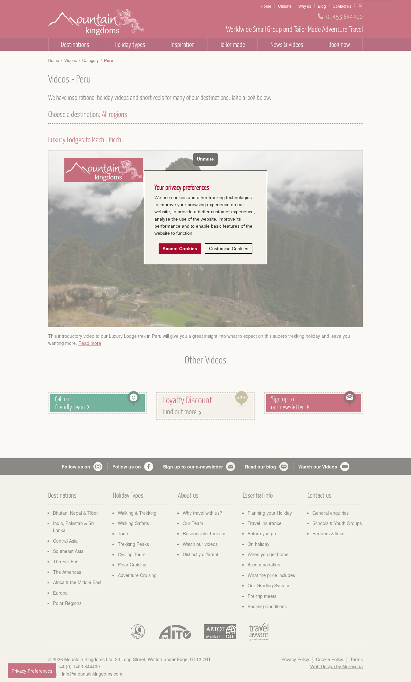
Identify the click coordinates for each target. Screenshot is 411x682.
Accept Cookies (179, 248)
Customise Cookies (228, 248)
